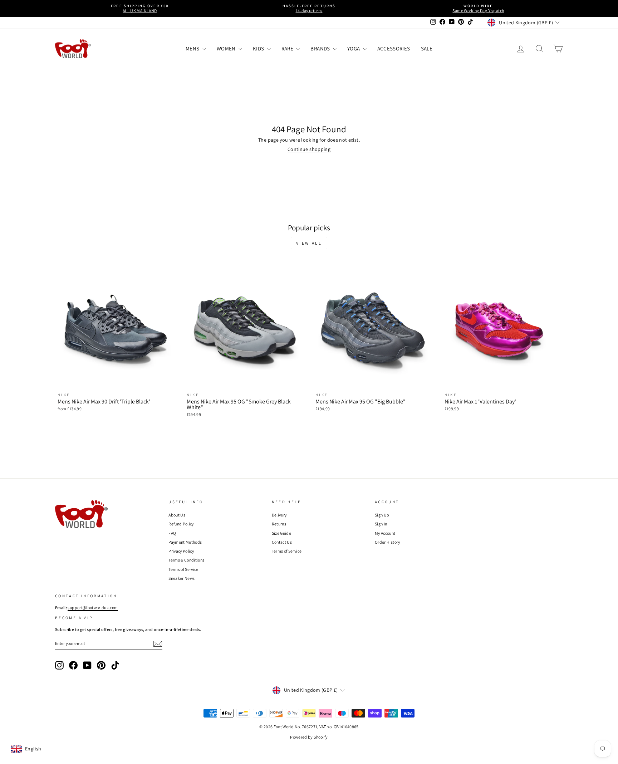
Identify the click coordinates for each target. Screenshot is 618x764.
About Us (176, 515)
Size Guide (281, 533)
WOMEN (227, 48)
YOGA (354, 48)
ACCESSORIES (393, 48)
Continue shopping (309, 149)
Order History (387, 542)
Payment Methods (185, 542)
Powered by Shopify (309, 737)
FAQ (172, 533)
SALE (426, 48)
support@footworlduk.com (93, 607)
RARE (288, 48)
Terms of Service (183, 569)
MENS (193, 48)
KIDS (259, 48)
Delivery (279, 515)
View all (309, 243)
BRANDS (320, 48)
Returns (279, 524)
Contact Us (282, 542)
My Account (385, 533)
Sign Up (382, 515)
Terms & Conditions (186, 560)
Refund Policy (181, 524)
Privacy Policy (181, 551)
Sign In (381, 524)
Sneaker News (181, 578)
